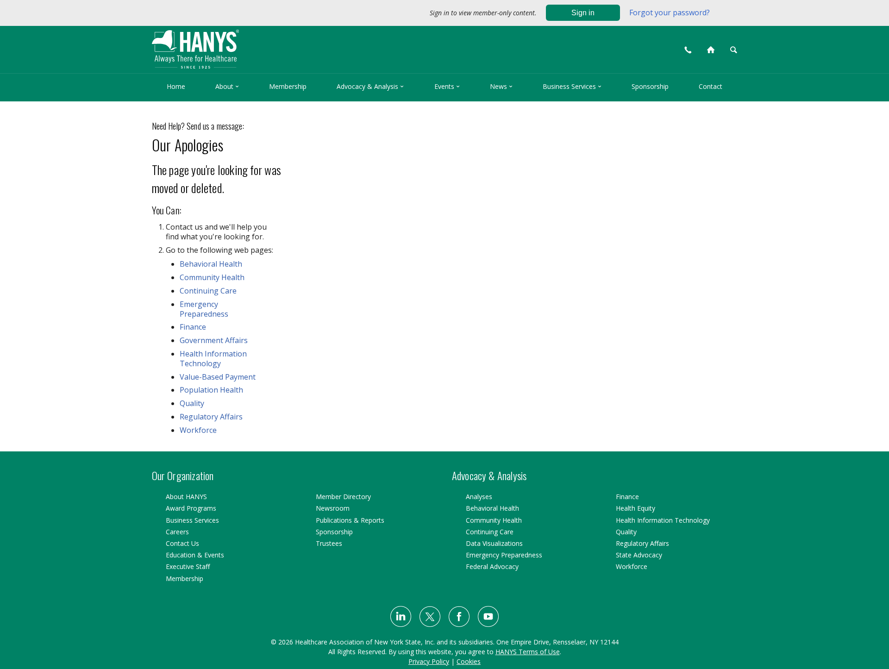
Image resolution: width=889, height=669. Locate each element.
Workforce (198, 430)
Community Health (212, 277)
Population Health (211, 390)
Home (176, 86)
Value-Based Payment (218, 377)
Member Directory (343, 496)
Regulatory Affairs (211, 417)
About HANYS (186, 496)
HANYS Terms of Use (527, 651)
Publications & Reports (350, 520)
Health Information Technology (213, 359)
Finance (193, 327)
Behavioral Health (211, 264)
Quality (192, 403)
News (501, 86)
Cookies (469, 661)
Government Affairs (214, 340)
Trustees (329, 543)
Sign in (583, 13)
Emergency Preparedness (204, 309)
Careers (177, 531)
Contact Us (182, 543)
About (227, 86)
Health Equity (635, 508)
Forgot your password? (669, 12)
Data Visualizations (494, 543)
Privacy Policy (428, 661)
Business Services (572, 86)
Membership (288, 86)
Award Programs (191, 508)
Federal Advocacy (492, 566)
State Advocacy (639, 554)
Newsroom (333, 508)
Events (447, 86)
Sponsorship (650, 86)
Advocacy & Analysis (370, 86)
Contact (710, 86)
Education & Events (195, 554)
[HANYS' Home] (269, 45)
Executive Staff (188, 566)
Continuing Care (208, 291)
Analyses (479, 496)
